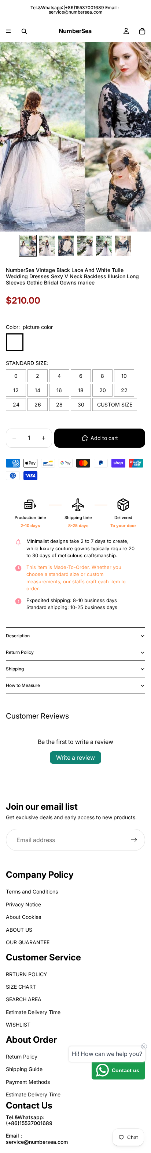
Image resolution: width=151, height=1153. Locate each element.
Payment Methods (28, 1082)
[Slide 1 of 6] (28, 246)
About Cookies (23, 917)
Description (18, 635)
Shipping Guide (24, 1069)
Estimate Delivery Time (33, 1012)
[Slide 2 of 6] (47, 246)
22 (124, 390)
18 (81, 390)
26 (37, 404)
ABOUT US (19, 930)
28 (59, 404)
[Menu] (8, 31)
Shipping (15, 669)
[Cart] (142, 31)
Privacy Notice (23, 904)
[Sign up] (134, 840)
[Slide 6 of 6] (123, 246)
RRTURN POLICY (26, 974)
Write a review (75, 757)
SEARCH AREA (23, 999)
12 (16, 390)
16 (59, 390)
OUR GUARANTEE (27, 942)
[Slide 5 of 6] (104, 246)
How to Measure (23, 685)
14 (37, 390)
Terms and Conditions (32, 892)
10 (124, 376)
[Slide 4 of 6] (85, 246)
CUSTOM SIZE (114, 404)
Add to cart (104, 438)
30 (81, 404)
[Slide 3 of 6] (66, 246)
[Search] (24, 31)
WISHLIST (18, 1025)
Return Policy (20, 652)
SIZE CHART (21, 987)
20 (102, 390)
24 (16, 404)
